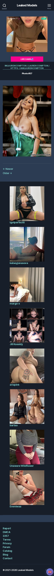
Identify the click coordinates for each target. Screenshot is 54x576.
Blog (5, 554)
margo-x (15, 303)
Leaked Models (27, 5)
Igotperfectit (17, 222)
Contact (7, 558)
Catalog (7, 550)
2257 (6, 535)
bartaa (13, 425)
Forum (6, 547)
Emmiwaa (15, 506)
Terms (7, 539)
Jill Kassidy (16, 344)
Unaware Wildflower (22, 465)
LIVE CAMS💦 (27, 59)
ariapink (14, 384)
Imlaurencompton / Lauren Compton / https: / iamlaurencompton (27, 66)
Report (7, 528)
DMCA (6, 532)
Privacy (7, 543)
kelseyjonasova (19, 263)
